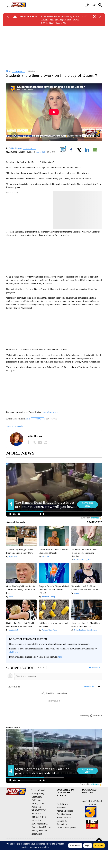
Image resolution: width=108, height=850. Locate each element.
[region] (54, 701)
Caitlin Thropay (15, 148)
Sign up (97, 667)
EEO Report (37, 836)
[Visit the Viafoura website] (96, 735)
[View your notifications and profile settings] (99, 686)
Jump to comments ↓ (15, 426)
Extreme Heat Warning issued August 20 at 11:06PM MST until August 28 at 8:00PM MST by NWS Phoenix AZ (60, 19)
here (60, 657)
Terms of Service (39, 803)
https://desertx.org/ (50, 412)
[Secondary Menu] (10, 5)
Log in (90, 667)
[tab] (14, 687)
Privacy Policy (38, 806)
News (27, 419)
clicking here (15, 652)
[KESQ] (21, 5)
